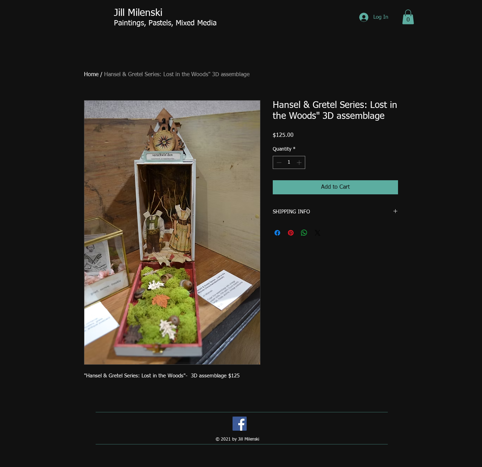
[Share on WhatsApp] (304, 233)
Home (91, 75)
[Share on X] (317, 233)
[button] (408, 17)
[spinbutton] (289, 162)
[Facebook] (240, 424)
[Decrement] (278, 162)
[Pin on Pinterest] (291, 233)
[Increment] (299, 162)
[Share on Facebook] (277, 233)
